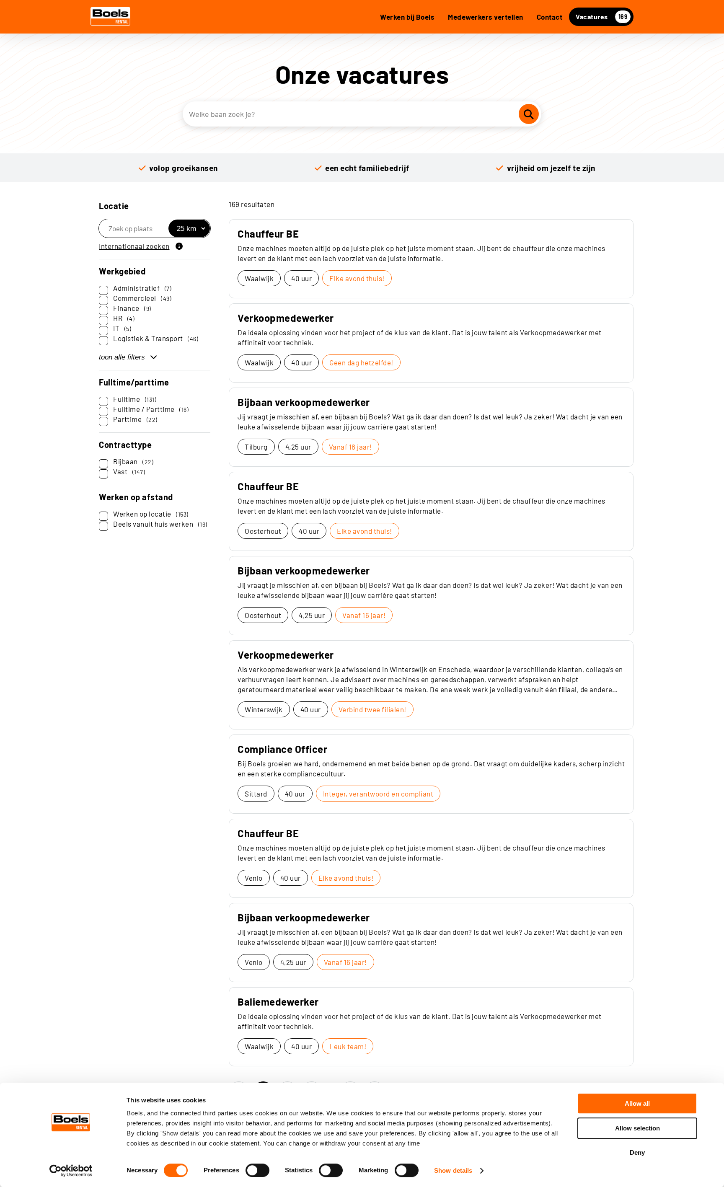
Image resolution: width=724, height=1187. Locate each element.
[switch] (257, 1170)
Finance (132, 308)
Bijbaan (133, 461)
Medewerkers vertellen (485, 17)
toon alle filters (122, 357)
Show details (453, 1170)
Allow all (637, 1103)
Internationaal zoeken (134, 246)
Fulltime (134, 399)
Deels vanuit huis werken (160, 524)
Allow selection (637, 1128)
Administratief (142, 288)
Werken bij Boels (407, 17)
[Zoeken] (528, 114)
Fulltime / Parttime (151, 409)
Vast (129, 471)
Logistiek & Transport (155, 338)
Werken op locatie (151, 513)
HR (123, 318)
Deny (637, 1152)
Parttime (135, 419)
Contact (550, 17)
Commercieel (142, 298)
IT (122, 328)
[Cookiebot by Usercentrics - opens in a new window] (71, 1170)
